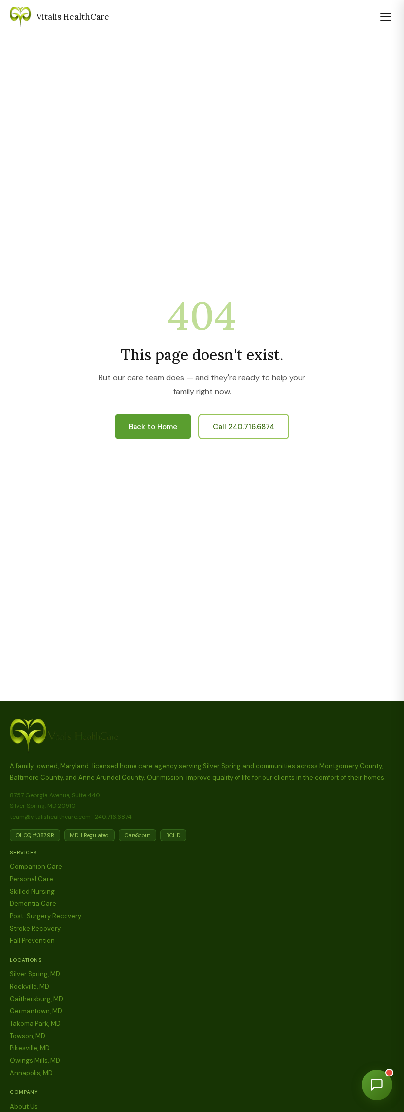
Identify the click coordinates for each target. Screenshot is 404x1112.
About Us (24, 1106)
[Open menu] (385, 17)
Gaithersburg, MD (36, 999)
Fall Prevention (32, 940)
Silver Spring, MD (35, 974)
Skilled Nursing (32, 891)
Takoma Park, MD (35, 1023)
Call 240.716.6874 (243, 426)
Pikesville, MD (30, 1048)
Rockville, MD (29, 986)
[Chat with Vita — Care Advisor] (377, 1085)
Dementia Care (33, 903)
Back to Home (153, 426)
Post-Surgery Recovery (45, 916)
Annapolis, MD (31, 1073)
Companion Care (36, 866)
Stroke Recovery (35, 928)
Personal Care (31, 879)
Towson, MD (27, 1036)
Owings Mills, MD (35, 1060)
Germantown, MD (36, 1011)
